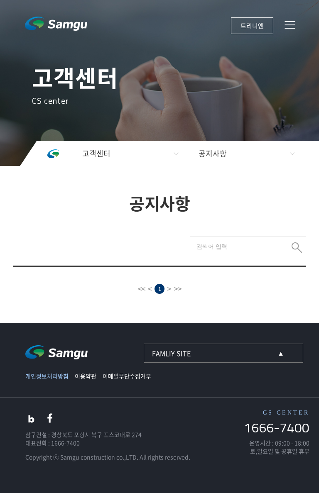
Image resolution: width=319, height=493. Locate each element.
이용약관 (85, 376)
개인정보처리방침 (47, 376)
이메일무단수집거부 (127, 376)
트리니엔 (252, 25)
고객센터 (96, 153)
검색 (297, 247)
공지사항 (213, 153)
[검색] (248, 246)
